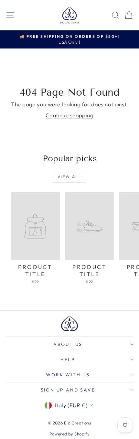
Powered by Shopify (69, 433)
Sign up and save (68, 390)
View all (69, 176)
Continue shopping (69, 115)
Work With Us (68, 375)
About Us (67, 344)
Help (67, 359)
